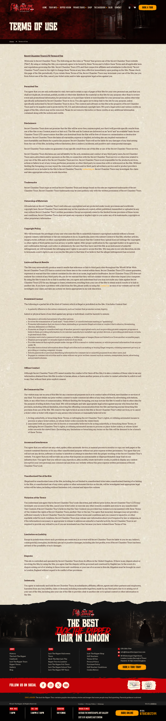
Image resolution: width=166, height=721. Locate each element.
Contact (118, 7)
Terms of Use (92, 659)
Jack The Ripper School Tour (59, 667)
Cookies (81, 704)
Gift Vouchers (92, 656)
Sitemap (101, 704)
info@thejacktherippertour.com (133, 652)
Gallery (13, 667)
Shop (90, 7)
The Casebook (99, 7)
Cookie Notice (92, 670)
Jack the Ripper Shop (95, 654)
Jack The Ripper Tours (18, 662)
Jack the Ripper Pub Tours (59, 664)
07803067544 (148, 714)
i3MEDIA (153, 704)
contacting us (88, 169)
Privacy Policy (93, 662)
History (13, 654)
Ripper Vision (65, 7)
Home (45, 7)
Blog (111, 7)
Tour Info (53, 7)
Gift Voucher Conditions (97, 667)
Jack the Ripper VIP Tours (58, 670)
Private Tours (79, 7)
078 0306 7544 (126, 648)
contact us (104, 286)
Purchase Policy (93, 664)
